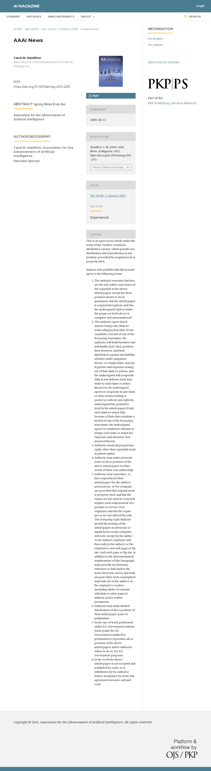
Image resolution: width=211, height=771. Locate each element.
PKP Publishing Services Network (172, 103)
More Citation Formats (108, 167)
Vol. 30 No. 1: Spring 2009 (59, 29)
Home (18, 29)
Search (194, 16)
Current (13, 16)
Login (200, 5)
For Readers (155, 38)
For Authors (155, 45)
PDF (95, 95)
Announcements (61, 16)
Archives (34, 16)
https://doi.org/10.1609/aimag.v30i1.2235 (42, 87)
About (86, 16)
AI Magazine (27, 6)
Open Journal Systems (164, 62)
